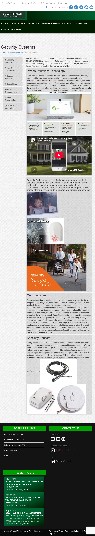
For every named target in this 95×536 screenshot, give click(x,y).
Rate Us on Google (11, 29)
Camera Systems (9, 77)
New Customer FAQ (13, 450)
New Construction (10, 98)
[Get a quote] (86, 7)
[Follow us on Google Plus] (76, 7)
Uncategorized (22, 489)
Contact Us (81, 23)
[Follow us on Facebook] (71, 7)
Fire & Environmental (11, 69)
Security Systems (9, 61)
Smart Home (12, 84)
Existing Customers (52, 23)
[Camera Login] (91, 7)
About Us (32, 23)
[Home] (4, 52)
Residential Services (15, 52)
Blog (69, 23)
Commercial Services (14, 440)
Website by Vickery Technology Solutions (65, 531)
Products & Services (12, 23)
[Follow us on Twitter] (81, 7)
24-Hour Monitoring (9, 106)
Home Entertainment (11, 90)
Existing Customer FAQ (15, 445)
